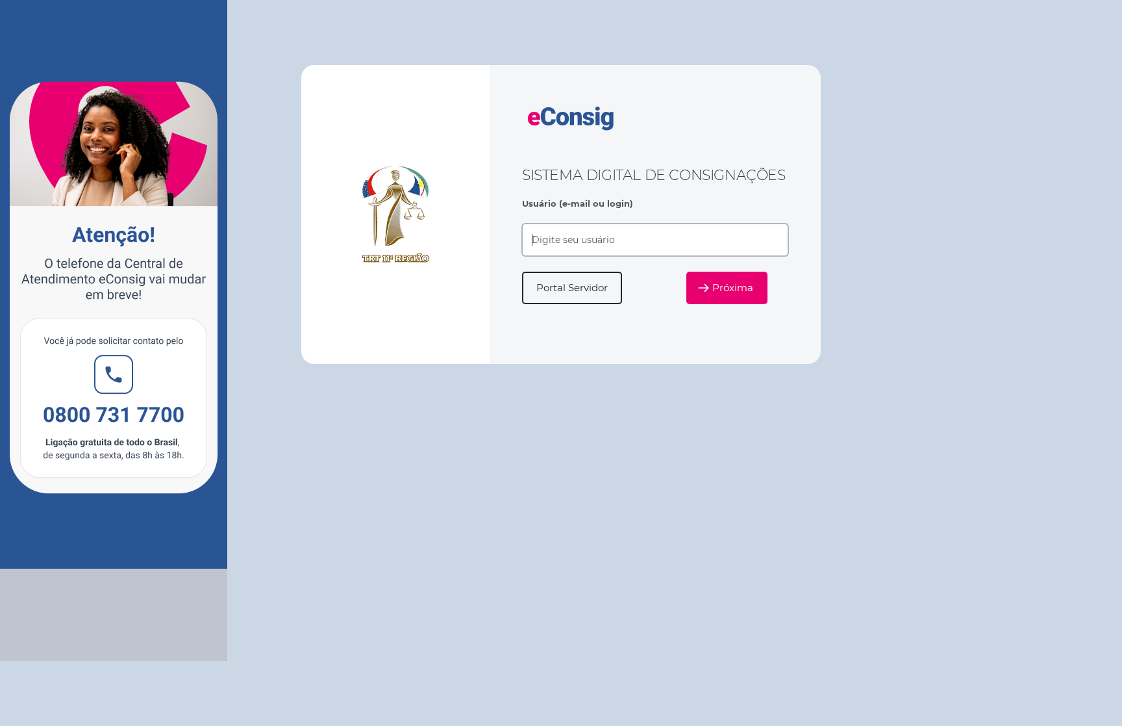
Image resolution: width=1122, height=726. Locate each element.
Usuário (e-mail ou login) (577, 203)
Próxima (732, 287)
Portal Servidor (572, 287)
